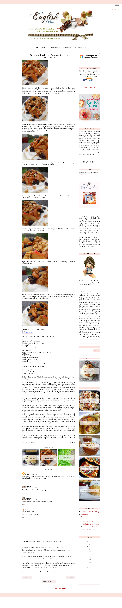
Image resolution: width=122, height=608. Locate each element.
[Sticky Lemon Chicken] (89, 433)
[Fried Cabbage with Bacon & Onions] (89, 411)
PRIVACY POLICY (89, 87)
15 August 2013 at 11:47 (31, 511)
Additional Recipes (80, 47)
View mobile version (48, 581)
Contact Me (6, 2)
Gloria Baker (28, 486)
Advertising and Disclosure (78, 2)
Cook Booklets (55, 47)
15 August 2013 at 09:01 (31, 474)
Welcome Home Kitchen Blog (90, 512)
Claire (26, 473)
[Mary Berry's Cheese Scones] (89, 500)
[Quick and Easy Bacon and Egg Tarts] (89, 478)
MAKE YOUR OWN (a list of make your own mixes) (28, 2)
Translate (86, 175)
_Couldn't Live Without (90, 527)
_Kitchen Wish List (88, 529)
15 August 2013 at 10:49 (31, 487)
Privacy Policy (61, 2)
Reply (23, 481)
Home (36, 47)
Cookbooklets (85, 514)
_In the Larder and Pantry (91, 524)
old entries (70, 577)
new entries (27, 577)
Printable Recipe (27, 333)
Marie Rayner (28, 510)
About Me (44, 47)
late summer (31, 442)
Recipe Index (50, 2)
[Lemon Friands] (89, 455)
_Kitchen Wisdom (88, 521)
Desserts (24, 442)
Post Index (93, 2)
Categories (66, 47)
